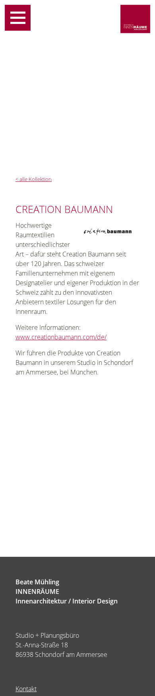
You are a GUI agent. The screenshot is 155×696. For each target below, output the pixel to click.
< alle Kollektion (33, 179)
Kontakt (26, 688)
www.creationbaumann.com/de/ (61, 337)
